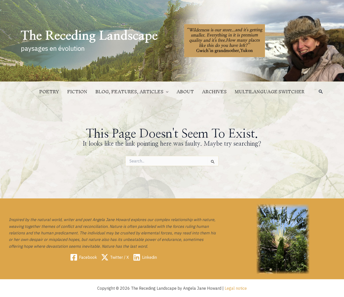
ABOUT (185, 92)
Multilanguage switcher (269, 92)
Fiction (77, 92)
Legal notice (236, 288)
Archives (214, 92)
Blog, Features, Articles (129, 92)
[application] (165, 92)
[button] (321, 92)
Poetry (49, 92)
